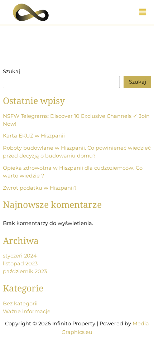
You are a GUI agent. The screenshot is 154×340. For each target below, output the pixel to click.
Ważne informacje (26, 311)
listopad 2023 (20, 263)
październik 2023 (25, 271)
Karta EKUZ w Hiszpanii (34, 135)
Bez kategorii (20, 303)
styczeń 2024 (20, 255)
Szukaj (11, 71)
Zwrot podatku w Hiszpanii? (40, 188)
